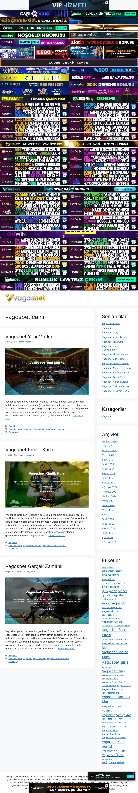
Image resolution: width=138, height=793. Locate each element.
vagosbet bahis (107, 626)
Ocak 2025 (108, 464)
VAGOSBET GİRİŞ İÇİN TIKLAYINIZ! (69, 62)
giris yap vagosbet (114, 591)
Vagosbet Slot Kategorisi (115, 372)
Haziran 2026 (109, 441)
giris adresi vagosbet (114, 583)
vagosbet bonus (107, 639)
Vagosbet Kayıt (124, 685)
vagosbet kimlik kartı (32, 545)
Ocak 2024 (108, 519)
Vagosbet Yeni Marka (28, 336)
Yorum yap (13, 432)
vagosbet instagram (109, 686)
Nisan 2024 (108, 505)
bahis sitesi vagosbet (112, 571)
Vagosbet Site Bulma (113, 359)
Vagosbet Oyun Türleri (114, 377)
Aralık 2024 (108, 469)
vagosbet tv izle (114, 726)
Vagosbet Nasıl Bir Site (116, 699)
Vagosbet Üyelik (113, 755)
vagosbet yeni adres (114, 737)
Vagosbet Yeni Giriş (113, 750)
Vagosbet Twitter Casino (115, 386)
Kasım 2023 (108, 528)
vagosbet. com (110, 611)
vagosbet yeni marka (54, 429)
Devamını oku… (57, 535)
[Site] (34, 106)
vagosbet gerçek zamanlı (34, 658)
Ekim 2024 (107, 478)
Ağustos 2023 (109, 542)
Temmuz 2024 (110, 491)
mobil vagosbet (114, 603)
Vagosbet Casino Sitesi (115, 654)
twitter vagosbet (112, 607)
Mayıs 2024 (108, 501)
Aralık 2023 (108, 523)
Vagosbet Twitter (110, 730)
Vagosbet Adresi (111, 323)
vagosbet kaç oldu (113, 689)
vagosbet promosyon (112, 718)
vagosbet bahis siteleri (122, 626)
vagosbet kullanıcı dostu (58, 658)
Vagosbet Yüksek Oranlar (115, 381)
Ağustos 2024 (109, 487)
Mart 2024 (107, 510)
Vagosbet (12, 426)
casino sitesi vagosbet (110, 577)
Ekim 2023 (107, 533)
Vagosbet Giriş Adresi (112, 675)
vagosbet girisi (115, 662)
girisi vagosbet (110, 586)
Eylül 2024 (107, 482)
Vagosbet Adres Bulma (114, 337)
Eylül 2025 (107, 446)
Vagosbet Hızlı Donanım (115, 354)
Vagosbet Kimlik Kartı (29, 449)
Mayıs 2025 (108, 455)
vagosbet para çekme (116, 715)
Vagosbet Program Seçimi (116, 391)
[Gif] (69, 144)
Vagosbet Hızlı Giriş (112, 341)
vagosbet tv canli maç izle (114, 722)
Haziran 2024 (109, 496)
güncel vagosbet (113, 595)
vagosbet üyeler (107, 759)
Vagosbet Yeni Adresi (113, 744)
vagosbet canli (15, 429)
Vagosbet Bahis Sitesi (114, 632)
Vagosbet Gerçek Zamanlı (33, 566)
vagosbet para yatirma (112, 708)
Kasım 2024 (108, 473)
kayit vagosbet (109, 599)
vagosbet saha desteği (33, 429)
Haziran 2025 (109, 450)
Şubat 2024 (108, 514)
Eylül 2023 (107, 537)
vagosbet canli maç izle (115, 645)
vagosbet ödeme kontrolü (54, 545)
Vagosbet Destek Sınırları (115, 363)
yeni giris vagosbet (113, 762)
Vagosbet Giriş (110, 332)
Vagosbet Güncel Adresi (113, 682)
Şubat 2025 (108, 459)
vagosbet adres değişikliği (111, 618)
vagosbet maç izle (110, 693)
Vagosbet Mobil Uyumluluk (116, 368)
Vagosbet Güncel (110, 678)
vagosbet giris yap (108, 667)
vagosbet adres (109, 615)
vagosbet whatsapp (111, 734)
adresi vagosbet (107, 568)
